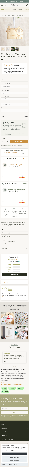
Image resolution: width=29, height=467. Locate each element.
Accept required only (14, 457)
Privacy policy (5, 464)
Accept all (14, 453)
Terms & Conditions (13, 464)
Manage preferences (14, 460)
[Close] (27, 443)
